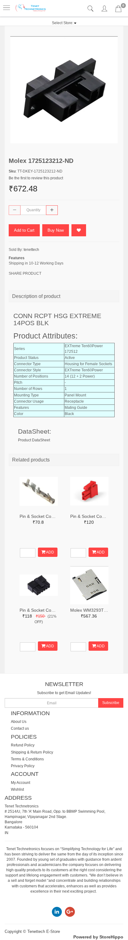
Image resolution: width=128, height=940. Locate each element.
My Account (20, 782)
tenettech (31, 249)
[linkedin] (57, 911)
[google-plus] (70, 911)
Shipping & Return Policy (32, 752)
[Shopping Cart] (118, 10)
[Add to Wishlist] (78, 230)
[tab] (91, 9)
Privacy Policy (22, 766)
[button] (64, 23)
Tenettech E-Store (43, 931)
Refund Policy (22, 745)
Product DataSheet (34, 440)
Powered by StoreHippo (98, 936)
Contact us (20, 728)
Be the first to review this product (36, 178)
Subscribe (110, 703)
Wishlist (17, 789)
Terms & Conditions (27, 759)
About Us (18, 721)
